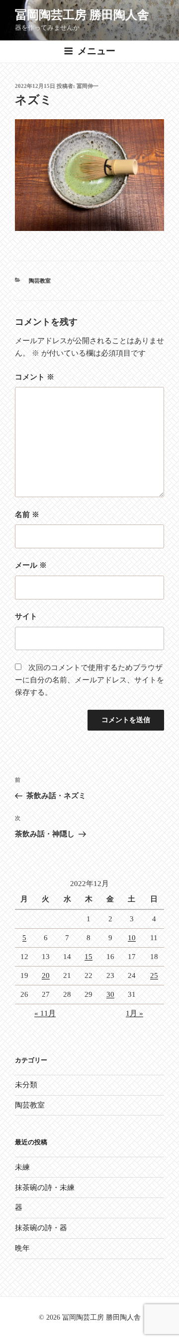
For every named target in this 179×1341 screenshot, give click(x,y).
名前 (27, 515)
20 (46, 975)
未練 (22, 1167)
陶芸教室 (40, 281)
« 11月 (45, 1013)
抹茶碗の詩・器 (41, 1228)
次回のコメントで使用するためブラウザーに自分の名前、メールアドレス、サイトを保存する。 (89, 680)
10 (132, 938)
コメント (34, 377)
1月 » (134, 1013)
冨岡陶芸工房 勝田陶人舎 (82, 14)
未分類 (26, 1085)
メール (31, 565)
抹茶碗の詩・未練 (45, 1188)
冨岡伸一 (87, 86)
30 (110, 994)
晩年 (22, 1248)
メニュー (96, 51)
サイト (26, 616)
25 (154, 975)
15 (88, 957)
